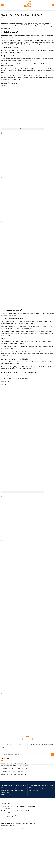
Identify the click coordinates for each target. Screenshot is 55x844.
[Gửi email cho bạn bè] (29, 739)
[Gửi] (52, 754)
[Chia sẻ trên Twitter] (26, 739)
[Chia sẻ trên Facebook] (23, 739)
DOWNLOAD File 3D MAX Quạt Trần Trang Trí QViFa (14, 763)
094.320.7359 (6, 812)
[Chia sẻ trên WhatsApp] (21, 739)
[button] (2, 5)
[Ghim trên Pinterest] (31, 739)
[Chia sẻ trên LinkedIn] (34, 739)
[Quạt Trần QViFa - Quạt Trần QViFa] (27, 5)
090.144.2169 (6, 808)
